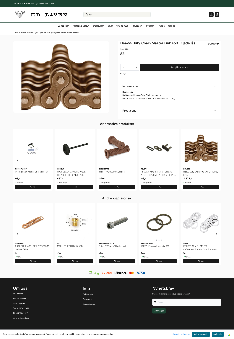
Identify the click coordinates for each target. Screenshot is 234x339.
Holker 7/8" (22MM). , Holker (112, 171)
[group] (33, 160)
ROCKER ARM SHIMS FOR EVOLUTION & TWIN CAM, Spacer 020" (201, 247)
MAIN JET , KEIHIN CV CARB (70, 246)
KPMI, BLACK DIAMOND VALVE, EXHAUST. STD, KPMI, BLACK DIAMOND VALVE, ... (71, 173)
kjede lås (43, 32)
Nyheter (150, 26)
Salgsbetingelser (89, 303)
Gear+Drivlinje (28, 32)
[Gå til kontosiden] (211, 14)
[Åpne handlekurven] (217, 14)
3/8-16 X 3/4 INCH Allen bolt (112, 246)
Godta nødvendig (201, 334)
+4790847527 (22, 313)
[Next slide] (216, 160)
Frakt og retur (88, 294)
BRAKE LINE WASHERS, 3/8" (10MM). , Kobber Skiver (32, 247)
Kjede (37, 32)
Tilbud (162, 26)
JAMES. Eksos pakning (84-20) (155, 246)
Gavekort (137, 26)
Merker (171, 26)
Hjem (15, 32)
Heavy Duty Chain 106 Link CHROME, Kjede (200, 173)
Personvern (87, 299)
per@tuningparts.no (21, 318)
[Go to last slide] (17, 160)
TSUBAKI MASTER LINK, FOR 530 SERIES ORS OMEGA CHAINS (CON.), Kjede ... (158, 173)
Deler (20, 32)
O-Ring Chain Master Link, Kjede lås (31, 171)
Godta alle (217, 334)
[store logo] (41, 14)
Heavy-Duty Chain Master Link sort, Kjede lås (63, 32)
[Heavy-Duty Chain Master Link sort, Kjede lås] (61, 77)
